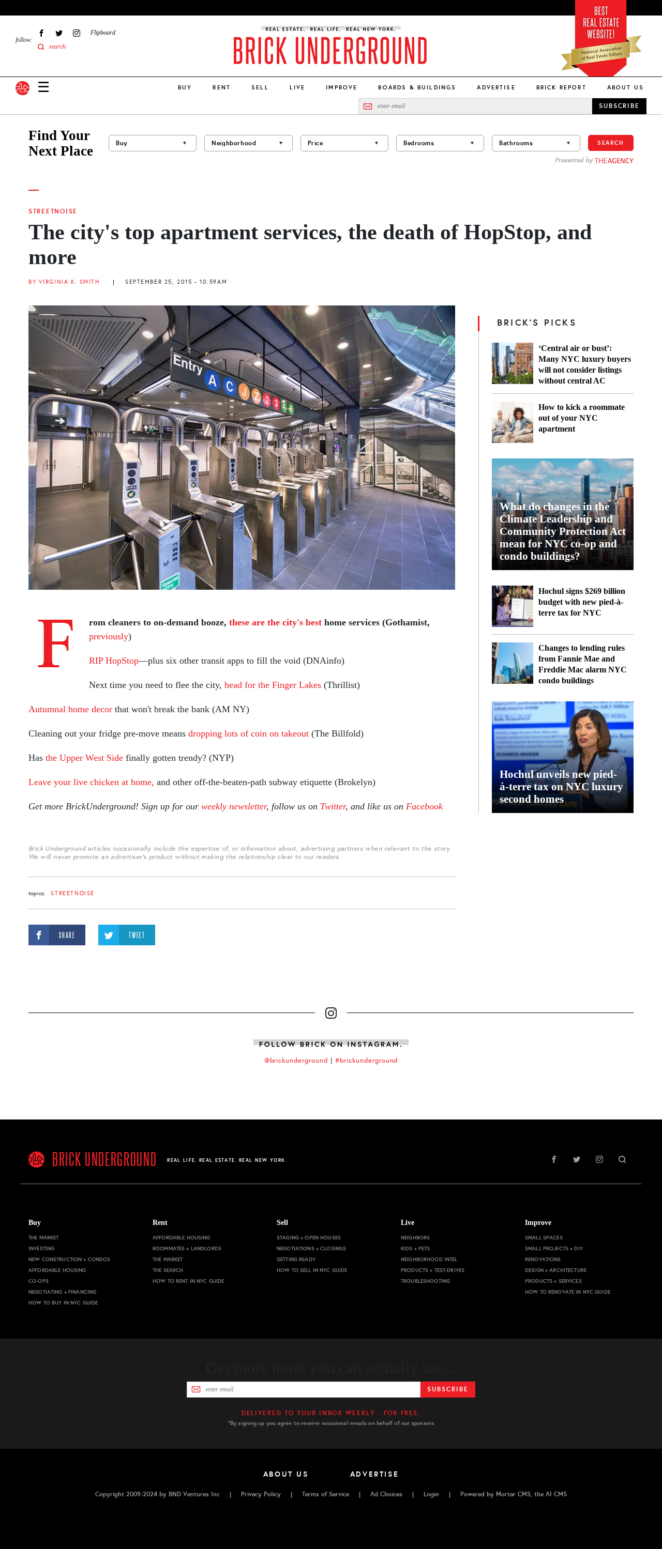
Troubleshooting (425, 1281)
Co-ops (38, 1281)
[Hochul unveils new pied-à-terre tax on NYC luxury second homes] (563, 757)
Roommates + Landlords (187, 1248)
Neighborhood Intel (429, 1259)
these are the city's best (275, 622)
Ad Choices (386, 1494)
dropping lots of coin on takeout (248, 733)
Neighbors (415, 1237)
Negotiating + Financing (62, 1292)
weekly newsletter (233, 806)
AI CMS (556, 1494)
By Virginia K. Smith (64, 282)
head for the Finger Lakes (271, 685)
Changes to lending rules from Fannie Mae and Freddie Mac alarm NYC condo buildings (582, 664)
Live (298, 87)
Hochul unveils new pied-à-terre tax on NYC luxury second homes (561, 786)
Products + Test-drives (432, 1270)
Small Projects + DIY (554, 1248)
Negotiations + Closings (311, 1248)
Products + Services (553, 1281)
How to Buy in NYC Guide (63, 1302)
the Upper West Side (86, 758)
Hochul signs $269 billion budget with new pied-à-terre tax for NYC (581, 602)
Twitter (59, 33)
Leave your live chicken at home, (92, 782)
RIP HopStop (114, 660)
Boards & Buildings (417, 87)
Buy (185, 87)
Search (610, 142)
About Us (625, 87)
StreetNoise (53, 211)
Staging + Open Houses (309, 1237)
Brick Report (561, 87)
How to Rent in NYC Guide (188, 1281)
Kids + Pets (415, 1248)
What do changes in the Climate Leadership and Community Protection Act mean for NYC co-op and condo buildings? (563, 531)
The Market (43, 1237)
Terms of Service (325, 1494)
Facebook (41, 33)
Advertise (496, 87)
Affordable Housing (57, 1270)
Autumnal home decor (70, 709)
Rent (222, 87)
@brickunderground (296, 1060)
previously (108, 636)
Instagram (76, 33)
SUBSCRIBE (619, 106)
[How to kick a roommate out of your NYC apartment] (512, 422)
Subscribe (447, 1389)
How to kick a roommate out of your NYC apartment (581, 418)
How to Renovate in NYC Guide (567, 1292)
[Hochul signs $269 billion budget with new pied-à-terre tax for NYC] (512, 606)
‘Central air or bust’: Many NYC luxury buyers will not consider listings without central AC (584, 364)
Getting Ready (296, 1259)
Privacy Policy (261, 1494)
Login (431, 1494)
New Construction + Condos (69, 1259)
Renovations (543, 1259)
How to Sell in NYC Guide (312, 1270)
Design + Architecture (555, 1270)
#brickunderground (366, 1060)
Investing (41, 1248)
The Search (168, 1270)
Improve (341, 87)
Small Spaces (544, 1237)
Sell (260, 87)
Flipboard (103, 32)
